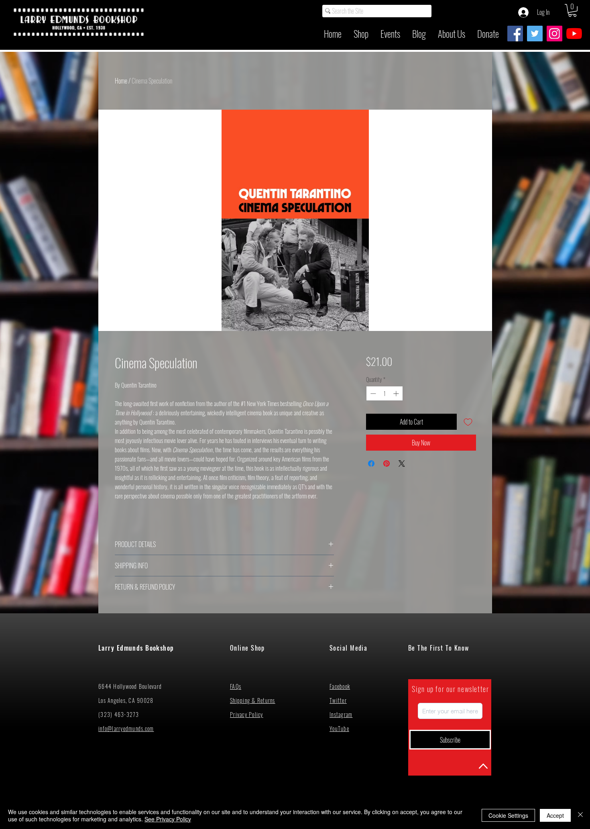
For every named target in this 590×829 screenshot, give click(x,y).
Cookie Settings (508, 815)
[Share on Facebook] (371, 463)
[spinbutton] (384, 393)
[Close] (580, 815)
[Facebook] (515, 33)
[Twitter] (535, 33)
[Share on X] (402, 463)
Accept (555, 815)
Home (121, 81)
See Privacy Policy (167, 819)
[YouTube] (574, 33)
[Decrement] (372, 393)
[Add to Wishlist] (468, 422)
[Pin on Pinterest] (386, 463)
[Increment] (397, 393)
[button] (572, 10)
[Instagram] (554, 33)
